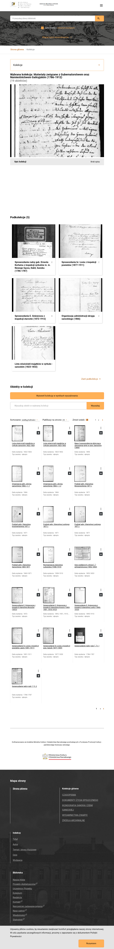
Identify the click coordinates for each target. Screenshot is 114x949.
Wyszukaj (95, 405)
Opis (15, 855)
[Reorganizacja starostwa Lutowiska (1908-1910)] (51, 555)
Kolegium (17, 893)
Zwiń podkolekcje (89, 379)
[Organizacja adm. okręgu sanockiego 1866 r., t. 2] (51, 474)
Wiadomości (19, 915)
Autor (15, 844)
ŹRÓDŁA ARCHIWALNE (73, 820)
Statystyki (18, 919)
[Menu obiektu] (38, 428)
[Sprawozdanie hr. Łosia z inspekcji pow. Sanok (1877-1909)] (51, 636)
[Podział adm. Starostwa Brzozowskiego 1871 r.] (82, 474)
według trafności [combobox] (28, 420)
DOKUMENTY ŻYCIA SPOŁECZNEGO (80, 800)
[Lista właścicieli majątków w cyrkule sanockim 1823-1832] (51, 433)
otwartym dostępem (66, 28)
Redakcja (17, 897)
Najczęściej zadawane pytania (28, 906)
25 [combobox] (64, 420)
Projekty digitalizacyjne (24, 884)
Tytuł (15, 839)
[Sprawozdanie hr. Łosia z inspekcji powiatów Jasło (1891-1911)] (20, 636)
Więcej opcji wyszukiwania (55, 37)
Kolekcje (18, 65)
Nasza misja (19, 879)
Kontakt (16, 902)
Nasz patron (19, 910)
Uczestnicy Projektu (22, 888)
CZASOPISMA (69, 795)
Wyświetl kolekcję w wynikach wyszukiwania (57, 395)
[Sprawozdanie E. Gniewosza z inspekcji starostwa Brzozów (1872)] (20, 595)
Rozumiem (91, 943)
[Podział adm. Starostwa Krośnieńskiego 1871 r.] (20, 514)
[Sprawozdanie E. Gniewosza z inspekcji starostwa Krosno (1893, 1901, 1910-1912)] (51, 595)
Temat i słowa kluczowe (24, 849)
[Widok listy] (86, 420)
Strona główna (17, 49)
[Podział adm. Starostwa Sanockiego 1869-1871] (20, 555)
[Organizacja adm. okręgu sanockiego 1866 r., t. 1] (20, 474)
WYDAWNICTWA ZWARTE (75, 815)
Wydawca (17, 860)
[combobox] (52, 18)
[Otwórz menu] (101, 5)
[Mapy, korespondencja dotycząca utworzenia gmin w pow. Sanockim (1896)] (82, 433)
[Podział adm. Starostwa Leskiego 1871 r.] (51, 514)
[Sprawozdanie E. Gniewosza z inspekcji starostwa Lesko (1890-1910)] (82, 595)
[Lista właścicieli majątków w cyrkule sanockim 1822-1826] (20, 433)
